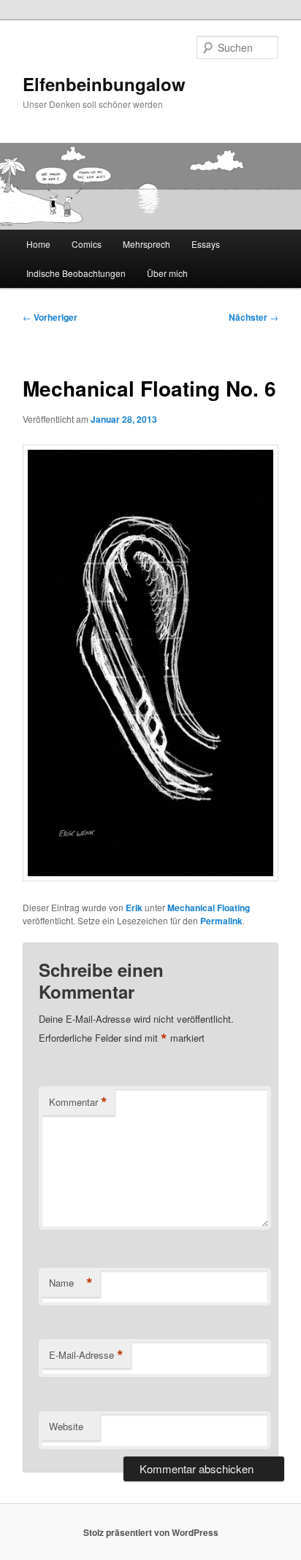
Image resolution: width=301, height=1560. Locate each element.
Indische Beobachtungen (76, 273)
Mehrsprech (146, 244)
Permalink (221, 920)
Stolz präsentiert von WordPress (150, 1532)
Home (38, 244)
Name (71, 1283)
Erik (134, 907)
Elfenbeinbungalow (104, 83)
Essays (205, 244)
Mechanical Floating (208, 907)
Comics (87, 244)
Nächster (253, 317)
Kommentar (78, 1102)
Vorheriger (50, 317)
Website (66, 1426)
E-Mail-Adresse (86, 1355)
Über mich (167, 273)
